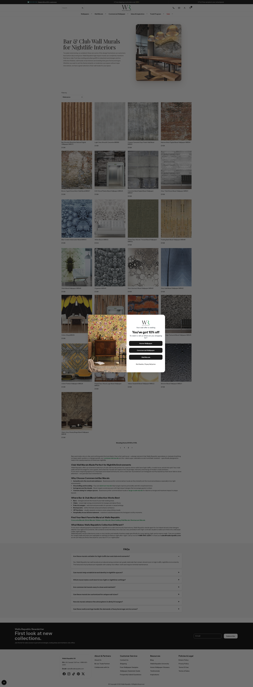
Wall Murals (145, 357)
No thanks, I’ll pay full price (146, 364)
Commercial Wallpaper (146, 350)
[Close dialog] (162, 317)
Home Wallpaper (145, 343)
